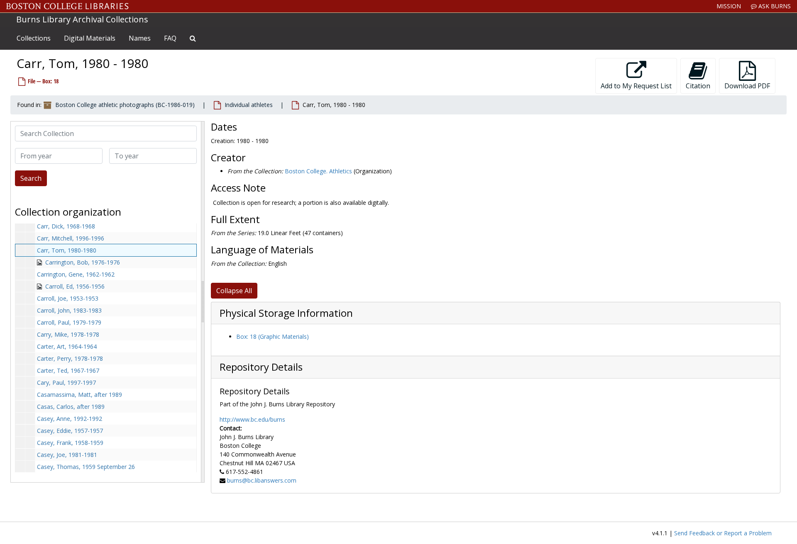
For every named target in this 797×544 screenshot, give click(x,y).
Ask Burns (774, 6)
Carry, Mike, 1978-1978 (68, 334)
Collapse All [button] (234, 290)
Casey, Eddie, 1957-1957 (70, 431)
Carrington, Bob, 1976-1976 (82, 262)
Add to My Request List (636, 85)
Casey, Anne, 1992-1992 (69, 419)
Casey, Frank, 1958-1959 (70, 443)
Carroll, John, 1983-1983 (69, 310)
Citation (698, 85)
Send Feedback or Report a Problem (723, 533)
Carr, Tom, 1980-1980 (66, 250)
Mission (728, 6)
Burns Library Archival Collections (82, 19)
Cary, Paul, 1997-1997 (66, 382)
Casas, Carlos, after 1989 (71, 406)
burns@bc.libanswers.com (261, 480)
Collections (34, 38)
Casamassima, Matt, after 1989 (79, 394)
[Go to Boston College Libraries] (67, 6)
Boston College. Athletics (318, 171)
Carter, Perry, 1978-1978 (70, 358)
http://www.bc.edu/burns (252, 419)
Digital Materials (89, 38)
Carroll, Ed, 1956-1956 (75, 286)
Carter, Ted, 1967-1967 (68, 370)
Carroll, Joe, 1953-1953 (67, 298)
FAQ (170, 38)
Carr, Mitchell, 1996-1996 (70, 238)
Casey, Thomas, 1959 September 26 (86, 467)
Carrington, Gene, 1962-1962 (76, 274)
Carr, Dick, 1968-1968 (66, 226)
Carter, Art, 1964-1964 (67, 346)
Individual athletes (249, 105)
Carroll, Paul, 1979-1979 (69, 322)
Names (140, 38)
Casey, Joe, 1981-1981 (67, 455)
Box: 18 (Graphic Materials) (272, 336)
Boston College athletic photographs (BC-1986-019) (125, 105)
